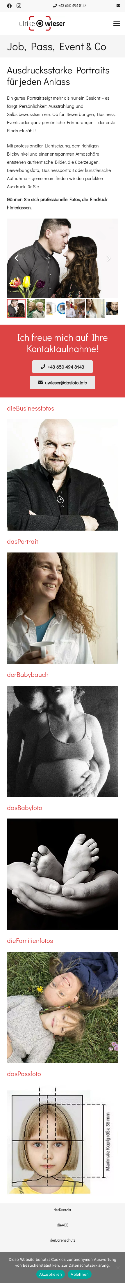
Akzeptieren (50, 1274)
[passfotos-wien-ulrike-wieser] (62, 1140)
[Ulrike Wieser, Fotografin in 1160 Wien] (42, 23)
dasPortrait (22, 541)
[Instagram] (18, 5)
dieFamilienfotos (30, 940)
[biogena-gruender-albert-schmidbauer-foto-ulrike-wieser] (62, 475)
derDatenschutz (62, 1240)
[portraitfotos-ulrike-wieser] (62, 608)
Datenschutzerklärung (89, 1265)
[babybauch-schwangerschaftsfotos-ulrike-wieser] (62, 741)
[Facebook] (9, 5)
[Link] (118, 5)
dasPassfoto (24, 1073)
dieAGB (62, 1225)
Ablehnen (80, 1274)
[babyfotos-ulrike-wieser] (62, 874)
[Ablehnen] (118, 1267)
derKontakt (62, 1210)
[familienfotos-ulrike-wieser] (62, 1007)
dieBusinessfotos (30, 408)
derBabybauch (28, 674)
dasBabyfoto (24, 807)
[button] (117, 23)
